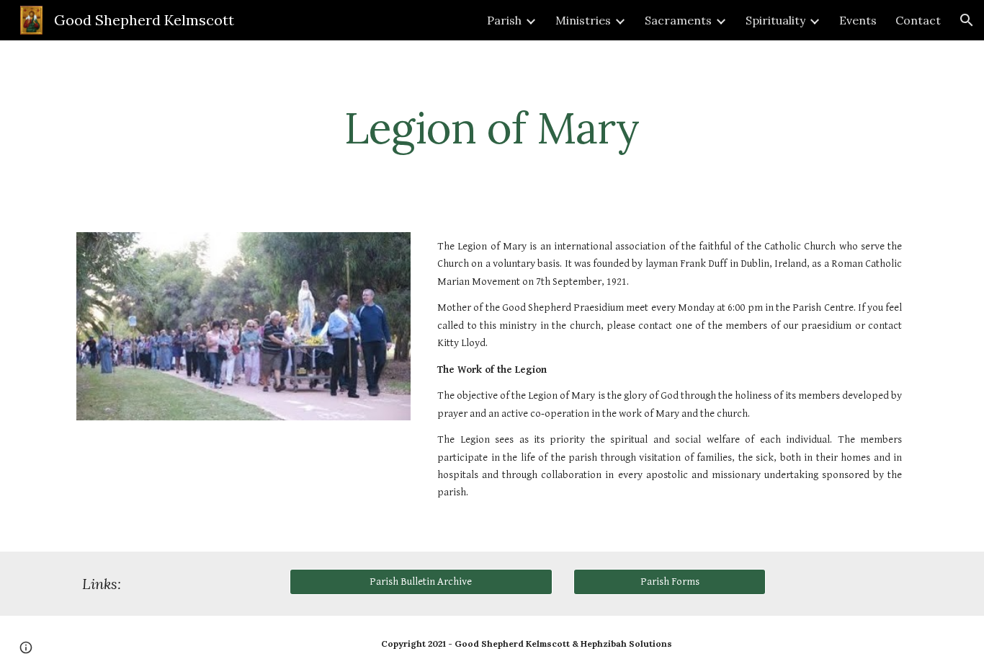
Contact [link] (918, 20)
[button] (966, 20)
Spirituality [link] (775, 20)
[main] (492, 127)
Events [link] (858, 20)
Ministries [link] (583, 20)
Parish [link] (504, 20)
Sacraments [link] (678, 20)
